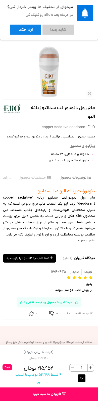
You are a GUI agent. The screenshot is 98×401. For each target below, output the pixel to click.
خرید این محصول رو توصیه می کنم (46, 302)
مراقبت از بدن (52, 137)
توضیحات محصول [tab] (73, 177)
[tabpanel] (49, 215)
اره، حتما (21, 27)
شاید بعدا (43, 27)
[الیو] (12, 108)
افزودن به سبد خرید (47, 394)
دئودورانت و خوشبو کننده (23, 137)
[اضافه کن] (90, 367)
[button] (81, 378)
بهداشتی (68, 137)
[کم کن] (73, 367)
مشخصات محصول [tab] (33, 177)
